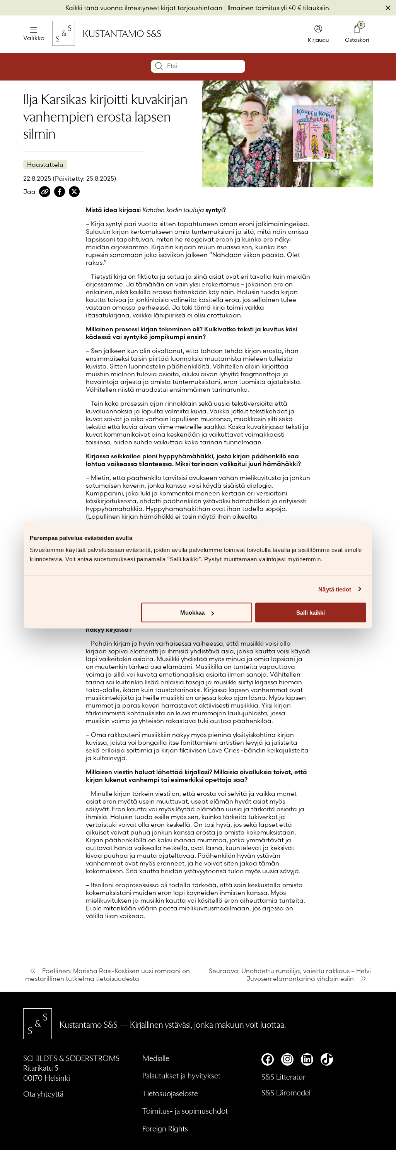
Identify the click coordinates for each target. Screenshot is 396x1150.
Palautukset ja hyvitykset (181, 1075)
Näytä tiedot (334, 589)
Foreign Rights (165, 1128)
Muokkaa (192, 612)
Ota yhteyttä (43, 1093)
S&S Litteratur (283, 1076)
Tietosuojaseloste (170, 1093)
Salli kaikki (310, 612)
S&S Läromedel (286, 1092)
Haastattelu (45, 164)
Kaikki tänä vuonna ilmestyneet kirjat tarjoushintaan (143, 8)
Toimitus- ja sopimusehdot (185, 1110)
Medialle (155, 1058)
